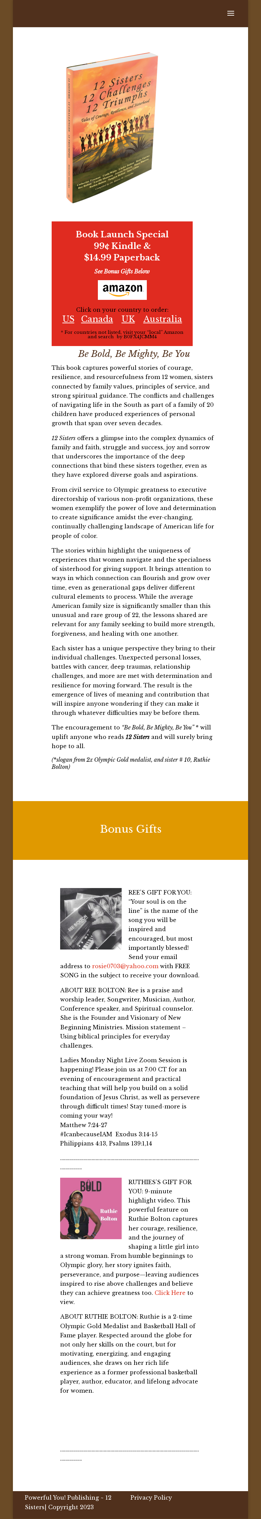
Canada (97, 319)
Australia (162, 319)
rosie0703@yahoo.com (125, 966)
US (68, 319)
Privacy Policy (151, 1497)
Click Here (170, 1292)
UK (128, 319)
